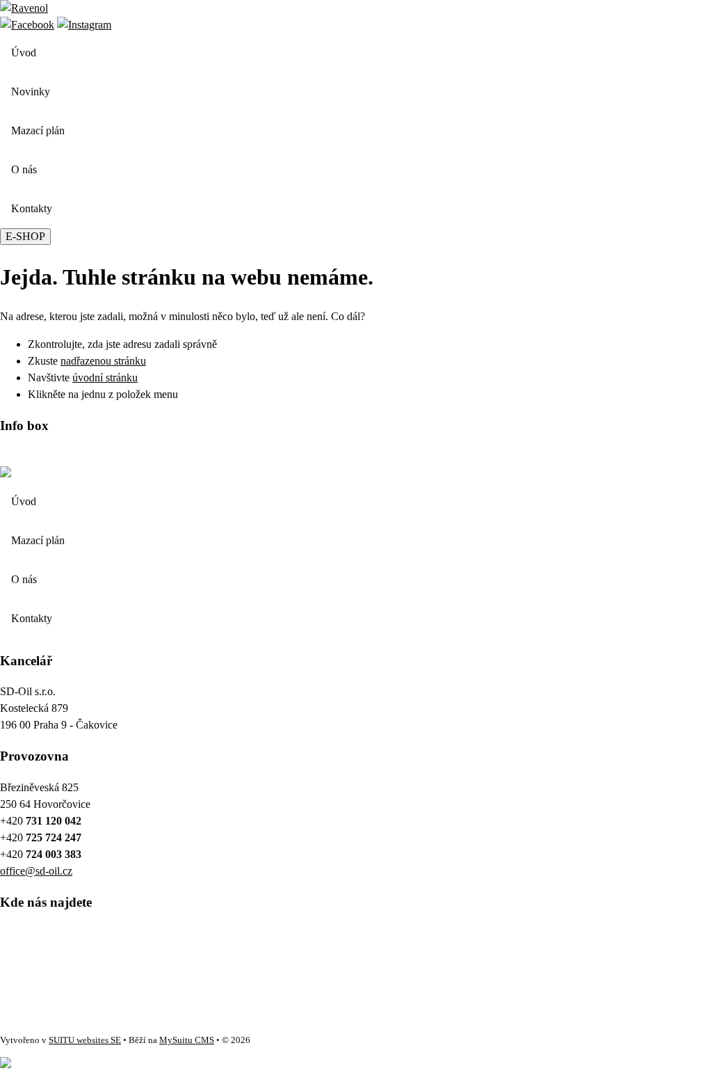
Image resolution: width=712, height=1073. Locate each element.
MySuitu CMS (186, 1040)
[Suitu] (24, 8)
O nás (24, 169)
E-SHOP (25, 236)
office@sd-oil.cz (36, 871)
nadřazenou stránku (103, 361)
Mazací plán (38, 130)
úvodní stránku (105, 377)
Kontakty (31, 208)
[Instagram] (84, 25)
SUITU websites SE (85, 1040)
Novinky (30, 91)
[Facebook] (27, 25)
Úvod (23, 52)
